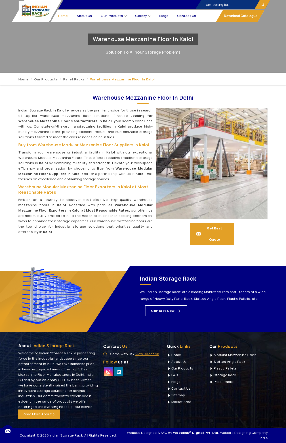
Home (63, 15)
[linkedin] (118, 371)
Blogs (163, 15)
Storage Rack (224, 375)
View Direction (147, 354)
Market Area (180, 401)
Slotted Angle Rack (229, 361)
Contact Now (163, 310)
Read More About (37, 414)
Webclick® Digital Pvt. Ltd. (196, 432)
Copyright (27, 435)
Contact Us (186, 15)
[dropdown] (125, 16)
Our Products (112, 15)
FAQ (174, 375)
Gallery (141, 15)
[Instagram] (108, 371)
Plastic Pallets (225, 368)
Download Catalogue (240, 15)
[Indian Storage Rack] (35, 10)
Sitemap (177, 395)
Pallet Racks (74, 79)
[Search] (262, 4)
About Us (84, 15)
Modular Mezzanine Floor (234, 355)
